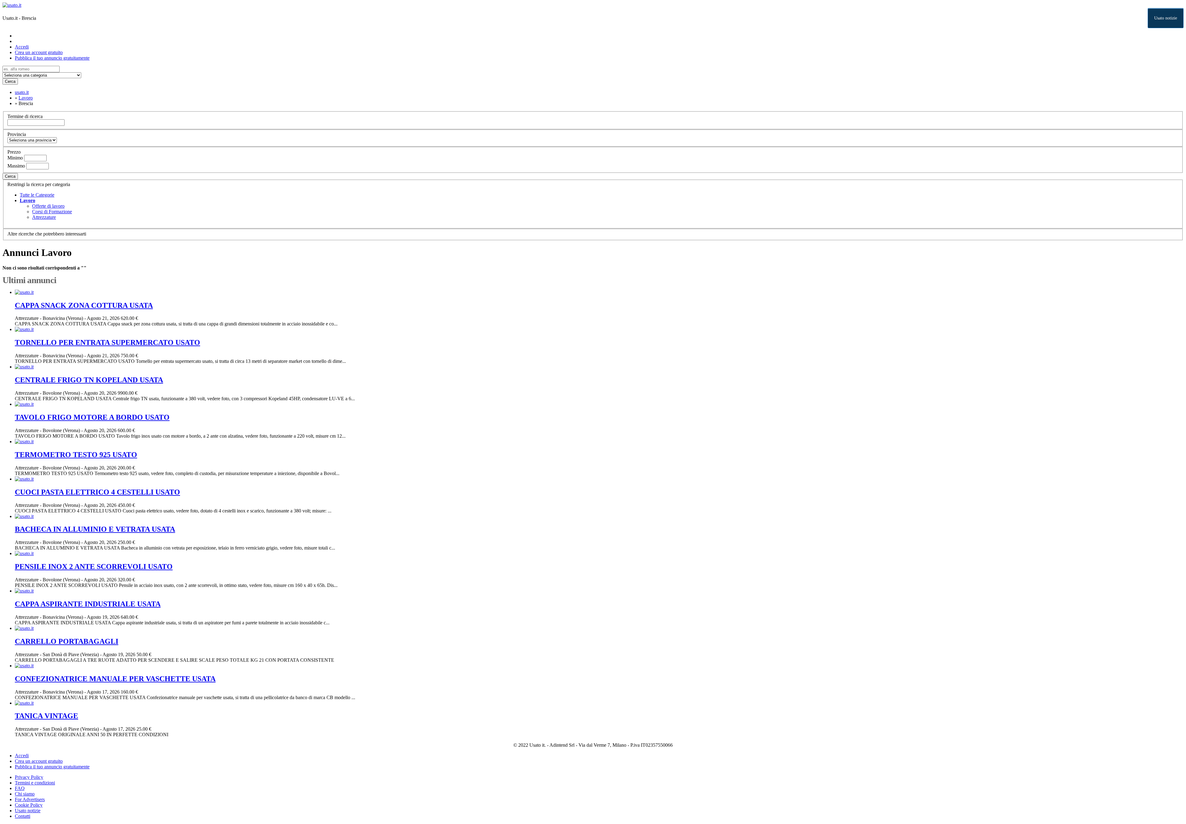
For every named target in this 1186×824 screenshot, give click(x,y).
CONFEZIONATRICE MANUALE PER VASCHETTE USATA (115, 679)
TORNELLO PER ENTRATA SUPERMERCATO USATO (107, 342)
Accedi (22, 46)
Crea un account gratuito (39, 52)
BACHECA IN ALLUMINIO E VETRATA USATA (95, 529)
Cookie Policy (29, 805)
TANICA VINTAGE (46, 716)
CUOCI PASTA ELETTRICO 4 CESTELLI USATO (97, 492)
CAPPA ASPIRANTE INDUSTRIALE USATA (88, 604)
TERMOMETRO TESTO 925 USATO (76, 455)
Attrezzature (44, 217)
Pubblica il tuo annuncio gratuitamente (52, 58)
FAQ (20, 788)
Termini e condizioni (35, 782)
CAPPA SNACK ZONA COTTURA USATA (84, 305)
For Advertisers (30, 799)
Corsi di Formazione (52, 211)
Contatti (22, 816)
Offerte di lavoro (48, 206)
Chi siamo (25, 793)
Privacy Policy (29, 777)
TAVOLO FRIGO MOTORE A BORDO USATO (92, 417)
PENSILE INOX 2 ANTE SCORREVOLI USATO (94, 567)
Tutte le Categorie (37, 195)
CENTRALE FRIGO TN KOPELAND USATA (89, 380)
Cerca (10, 81)
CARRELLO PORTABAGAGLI (66, 641)
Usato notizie (1165, 18)
